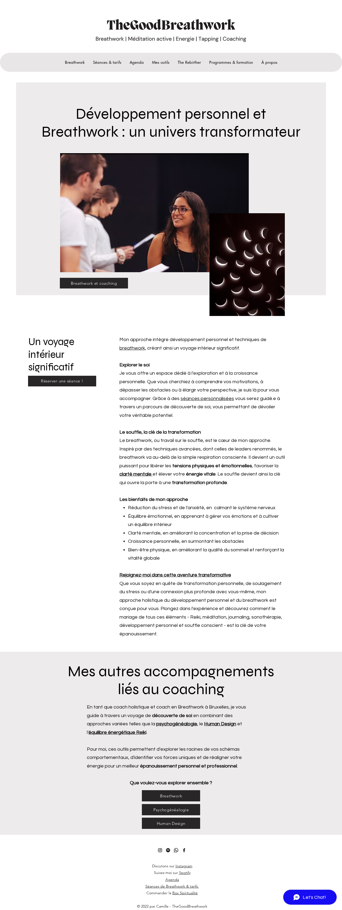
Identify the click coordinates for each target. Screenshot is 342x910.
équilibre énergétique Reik (117, 732)
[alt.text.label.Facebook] (184, 850)
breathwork (132, 348)
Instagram (184, 866)
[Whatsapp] (176, 850)
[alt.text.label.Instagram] (160, 850)
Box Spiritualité (185, 893)
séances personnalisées (207, 398)
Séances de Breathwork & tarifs (172, 886)
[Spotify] (168, 850)
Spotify (185, 872)
